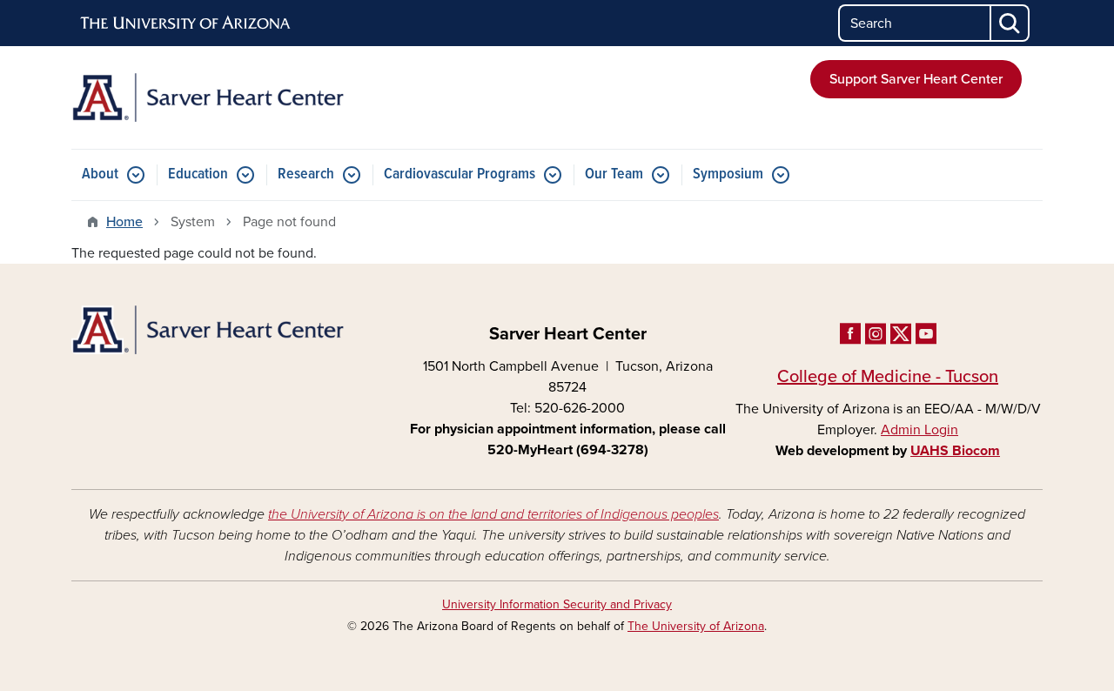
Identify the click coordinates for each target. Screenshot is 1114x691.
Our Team (614, 174)
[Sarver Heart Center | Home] (226, 97)
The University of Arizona (695, 626)
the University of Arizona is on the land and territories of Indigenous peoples (493, 514)
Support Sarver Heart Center (916, 79)
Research (306, 174)
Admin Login (919, 430)
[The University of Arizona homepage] (186, 23)
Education (198, 174)
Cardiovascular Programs (459, 174)
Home (124, 222)
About (100, 174)
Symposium (728, 174)
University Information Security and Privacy (557, 604)
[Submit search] (1010, 23)
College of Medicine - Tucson (887, 376)
